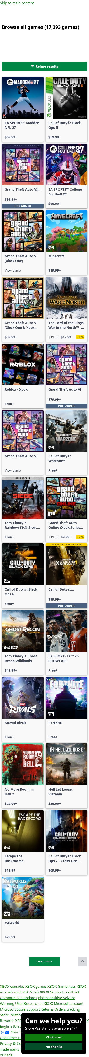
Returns (47, 1009)
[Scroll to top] (82, 961)
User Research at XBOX (34, 1003)
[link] (23, 109)
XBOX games (36, 986)
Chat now (54, 1037)
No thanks (53, 1046)
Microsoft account (68, 1003)
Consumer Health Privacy (21, 1037)
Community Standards (18, 997)
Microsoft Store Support (20, 1009)
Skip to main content (17, 2)
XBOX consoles (12, 986)
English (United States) (18, 1026)
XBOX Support (51, 991)
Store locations (12, 1014)
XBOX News (29, 991)
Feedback (72, 991)
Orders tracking (67, 1009)
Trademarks (9, 1049)
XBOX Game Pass (61, 986)
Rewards (7, 1020)
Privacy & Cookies (15, 1043)
